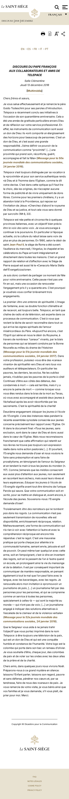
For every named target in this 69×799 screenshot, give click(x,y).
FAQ (34, 777)
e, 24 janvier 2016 (33, 162)
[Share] (63, 34)
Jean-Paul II (16, 244)
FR (35, 49)
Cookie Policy (34, 786)
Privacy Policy (34, 790)
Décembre (27, 20)
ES (29, 49)
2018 (17, 20)
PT (46, 49)
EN (22, 49)
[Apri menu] (64, 7)
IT (41, 49)
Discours (8, 20)
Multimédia (34, 90)
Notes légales (34, 781)
